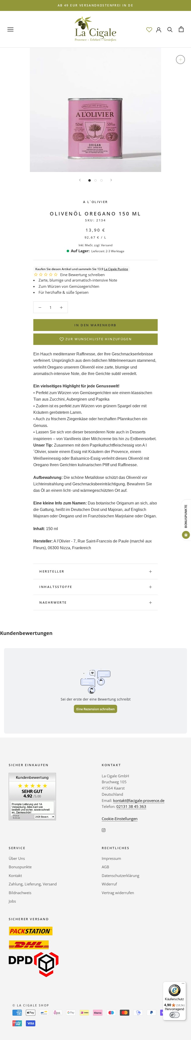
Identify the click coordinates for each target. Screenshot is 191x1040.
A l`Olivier (95, 202)
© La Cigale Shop (30, 1005)
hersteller (51, 571)
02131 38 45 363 (131, 806)
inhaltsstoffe (55, 586)
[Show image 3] (101, 180)
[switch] (175, 1015)
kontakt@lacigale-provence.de (138, 800)
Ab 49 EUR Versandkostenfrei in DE (95, 5)
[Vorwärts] (111, 180)
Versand (106, 245)
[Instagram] (103, 830)
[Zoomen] (180, 59)
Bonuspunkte (20, 866)
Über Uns (17, 858)
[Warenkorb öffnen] (181, 29)
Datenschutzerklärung (120, 875)
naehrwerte (53, 602)
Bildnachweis (20, 892)
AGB (105, 866)
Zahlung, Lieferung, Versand (33, 883)
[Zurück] (80, 180)
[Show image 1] (89, 180)
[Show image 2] (95, 180)
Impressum (111, 858)
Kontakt (15, 875)
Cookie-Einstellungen (120, 818)
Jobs (12, 901)
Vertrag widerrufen (118, 892)
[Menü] (183, 985)
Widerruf (109, 883)
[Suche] (170, 29)
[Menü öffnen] (10, 29)
